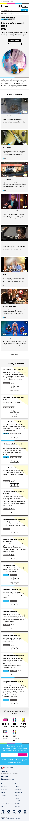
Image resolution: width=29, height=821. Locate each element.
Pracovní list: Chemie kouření (12, 422)
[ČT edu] (4, 7)
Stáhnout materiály (14, 40)
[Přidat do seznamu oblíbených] (25, 100)
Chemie (3, 29)
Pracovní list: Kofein (9, 565)
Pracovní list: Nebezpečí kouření (13, 370)
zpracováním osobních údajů (14, 762)
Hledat (24, 10)
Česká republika (11, 13)
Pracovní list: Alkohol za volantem (13, 468)
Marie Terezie (23, 13)
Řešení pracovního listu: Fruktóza (13, 635)
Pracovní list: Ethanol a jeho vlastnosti (14, 519)
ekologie (17, 13)
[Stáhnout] (11, 386)
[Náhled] (15, 386)
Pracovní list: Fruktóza (10, 611)
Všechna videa (14, 354)
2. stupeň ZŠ (4, 19)
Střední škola (12, 19)
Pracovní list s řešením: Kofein (12, 589)
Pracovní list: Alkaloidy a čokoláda (13, 655)
